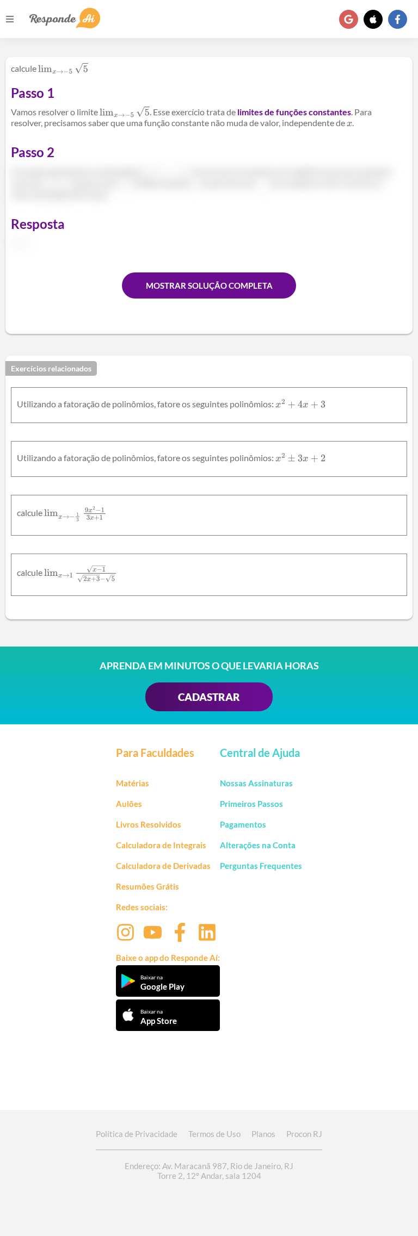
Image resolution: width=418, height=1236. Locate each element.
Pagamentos (243, 824)
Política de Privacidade (136, 1134)
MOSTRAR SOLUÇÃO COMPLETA (209, 285)
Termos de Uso (214, 1134)
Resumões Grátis (147, 886)
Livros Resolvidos (148, 824)
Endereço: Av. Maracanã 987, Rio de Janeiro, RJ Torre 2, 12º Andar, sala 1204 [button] (209, 1171)
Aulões (129, 804)
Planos (263, 1134)
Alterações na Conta (258, 845)
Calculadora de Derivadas (163, 866)
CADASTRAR (209, 697)
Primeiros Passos (251, 804)
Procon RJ (304, 1134)
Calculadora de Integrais (161, 845)
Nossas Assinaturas (256, 783)
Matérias (132, 783)
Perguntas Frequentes (261, 866)
